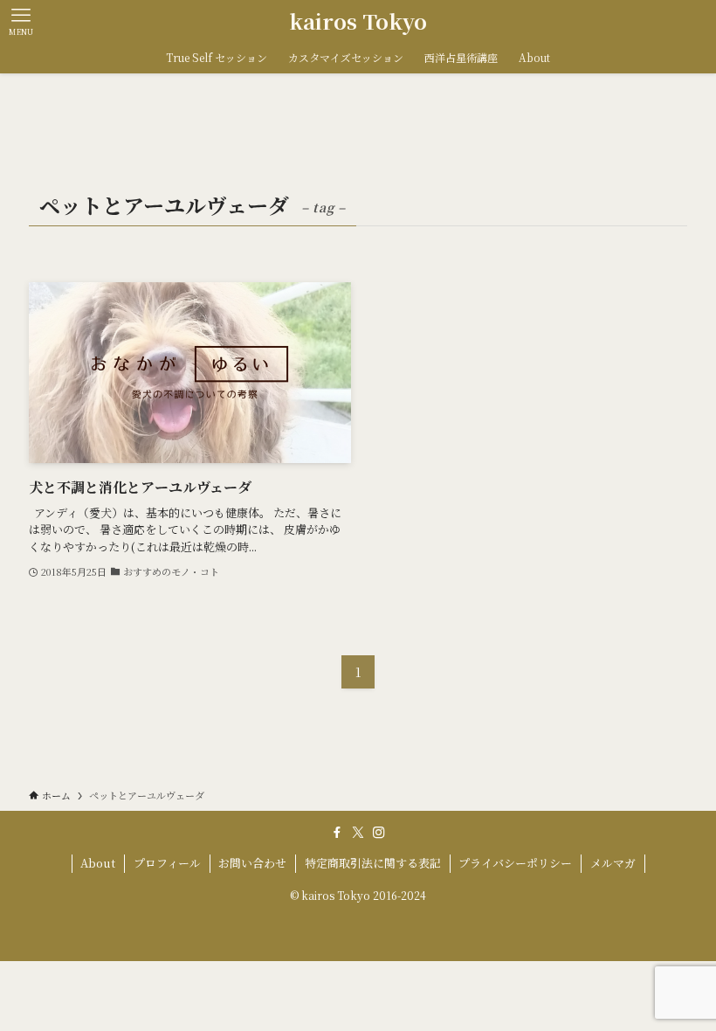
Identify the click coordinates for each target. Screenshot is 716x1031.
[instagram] (379, 833)
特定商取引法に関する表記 (373, 863)
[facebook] (337, 833)
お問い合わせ (252, 863)
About (97, 863)
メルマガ (613, 863)
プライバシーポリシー (515, 863)
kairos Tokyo (358, 20)
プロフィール (167, 863)
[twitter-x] (358, 833)
